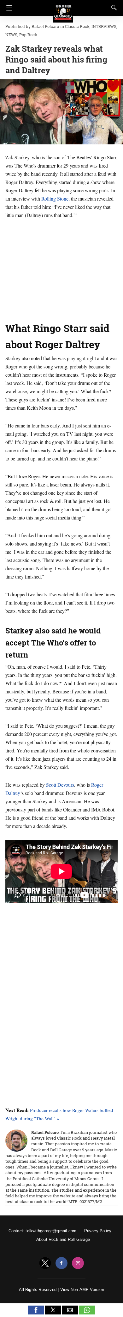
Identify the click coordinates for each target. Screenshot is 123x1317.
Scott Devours (60, 784)
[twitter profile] (45, 1263)
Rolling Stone (54, 198)
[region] (61, 268)
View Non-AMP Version (82, 1289)
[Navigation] (7, 8)
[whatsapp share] (87, 1312)
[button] (36, 1310)
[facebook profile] (61, 1263)
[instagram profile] (78, 1263)
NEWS (11, 34)
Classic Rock (77, 26)
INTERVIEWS (103, 26)
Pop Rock (28, 34)
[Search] (112, 7)
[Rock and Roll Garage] (63, 10)
